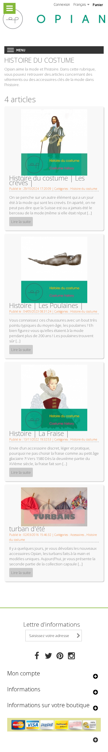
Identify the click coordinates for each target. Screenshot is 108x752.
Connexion (62, 4)
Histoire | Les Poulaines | (46, 305)
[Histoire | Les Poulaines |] (54, 269)
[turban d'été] (54, 506)
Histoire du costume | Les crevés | (47, 180)
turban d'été (27, 528)
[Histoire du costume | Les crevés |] (54, 141)
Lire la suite (21, 221)
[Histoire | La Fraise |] (54, 397)
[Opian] (54, 19)
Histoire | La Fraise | (39, 433)
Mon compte (23, 673)
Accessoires (77, 535)
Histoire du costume (83, 189)
